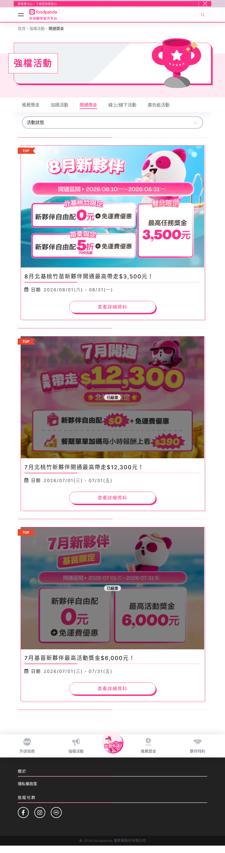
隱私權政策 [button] (27, 783)
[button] (37, 4)
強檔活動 (37, 28)
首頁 (22, 28)
